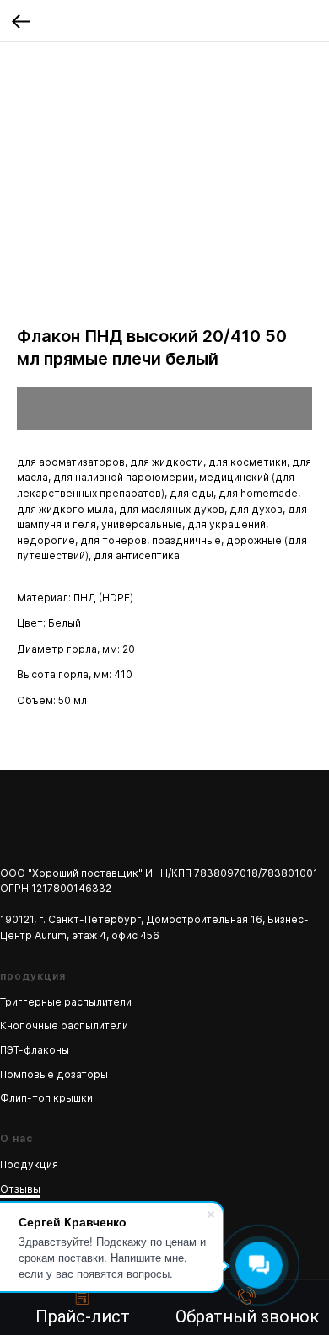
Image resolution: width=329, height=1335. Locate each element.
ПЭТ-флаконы (34, 1050)
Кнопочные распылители (64, 1025)
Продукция (29, 1164)
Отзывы (20, 1189)
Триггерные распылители (66, 1002)
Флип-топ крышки (46, 1098)
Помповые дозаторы (54, 1074)
